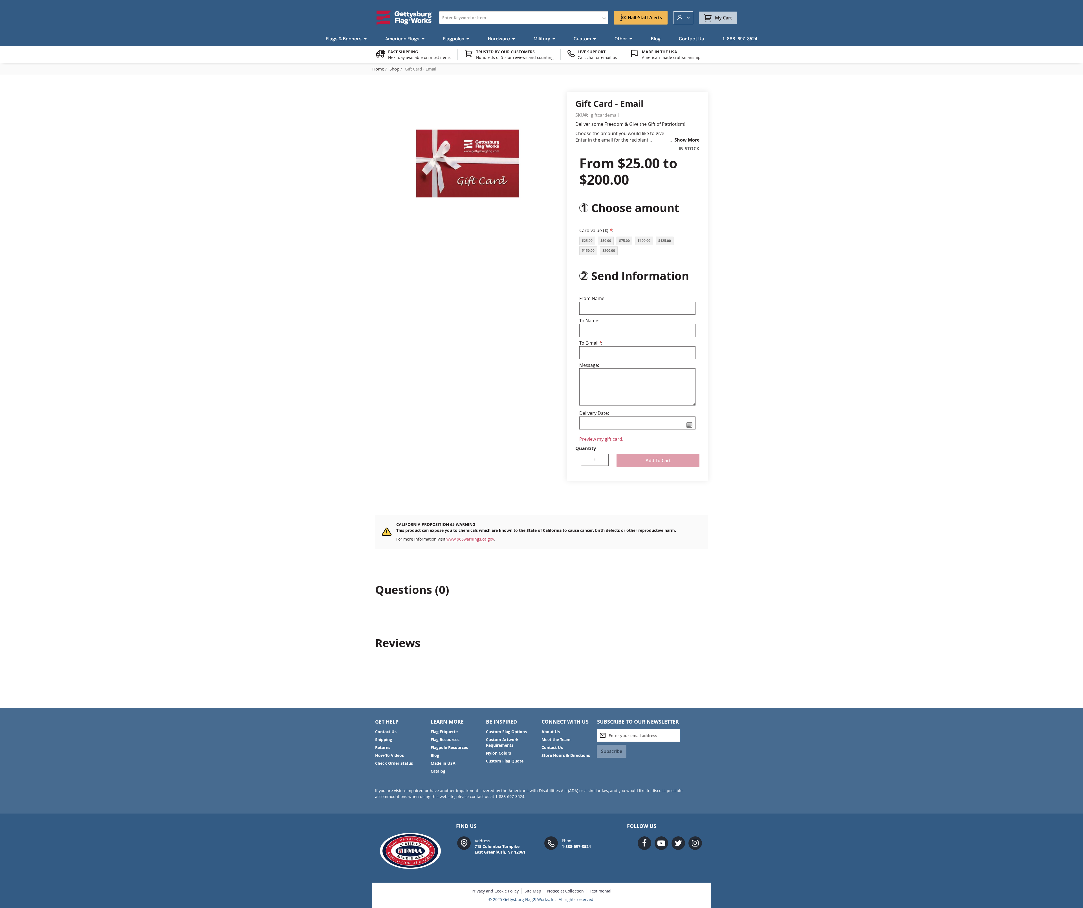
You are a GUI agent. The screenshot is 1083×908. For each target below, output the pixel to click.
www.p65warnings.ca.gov (470, 539)
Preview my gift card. (601, 439)
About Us (551, 731)
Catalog (438, 771)
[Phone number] (551, 842)
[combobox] (523, 17)
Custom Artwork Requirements (502, 742)
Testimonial (600, 891)
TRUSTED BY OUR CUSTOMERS (505, 51)
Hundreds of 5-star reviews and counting (515, 57)
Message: (589, 365)
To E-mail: (590, 343)
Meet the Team (556, 739)
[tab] (541, 589)
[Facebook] (644, 843)
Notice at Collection (565, 891)
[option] (587, 241)
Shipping (383, 739)
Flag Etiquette (444, 731)
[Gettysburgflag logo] (413, 851)
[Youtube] (661, 843)
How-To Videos (389, 755)
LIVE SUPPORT (592, 51)
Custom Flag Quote (504, 761)
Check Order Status (394, 763)
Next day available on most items (419, 57)
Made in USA (443, 763)
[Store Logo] (404, 17)
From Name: (592, 298)
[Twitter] (678, 843)
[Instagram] (695, 843)
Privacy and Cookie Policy (495, 891)
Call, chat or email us (597, 57)
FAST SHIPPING (403, 51)
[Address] (464, 842)
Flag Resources (445, 739)
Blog (435, 755)
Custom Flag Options (506, 731)
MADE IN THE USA (659, 51)
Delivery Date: (594, 413)
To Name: (589, 321)
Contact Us (386, 731)
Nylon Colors (498, 753)
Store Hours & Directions (566, 755)
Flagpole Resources (449, 747)
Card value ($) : (596, 230)
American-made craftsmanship (671, 57)
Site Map (533, 891)
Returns (382, 747)
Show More (686, 140)
